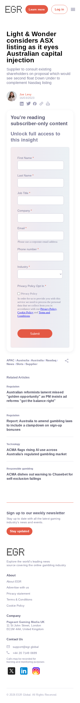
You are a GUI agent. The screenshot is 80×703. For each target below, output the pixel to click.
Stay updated (19, 531)
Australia (22, 360)
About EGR (14, 581)
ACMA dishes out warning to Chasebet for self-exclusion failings (40, 476)
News (10, 364)
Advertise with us (18, 587)
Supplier (31, 364)
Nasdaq (51, 360)
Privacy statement (18, 593)
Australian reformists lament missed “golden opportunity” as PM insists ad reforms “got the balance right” (37, 397)
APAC (11, 360)
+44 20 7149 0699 (25, 653)
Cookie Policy (15, 605)
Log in (59, 9)
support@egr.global (26, 646)
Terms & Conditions (19, 599)
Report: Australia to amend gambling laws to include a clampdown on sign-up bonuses (40, 425)
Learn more (37, 9)
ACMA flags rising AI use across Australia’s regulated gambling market (36, 452)
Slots (20, 364)
